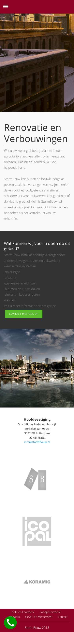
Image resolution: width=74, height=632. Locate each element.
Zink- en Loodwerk (22, 612)
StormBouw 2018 (37, 628)
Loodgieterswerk (50, 612)
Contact (62, 617)
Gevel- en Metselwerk (38, 617)
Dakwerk (14, 617)
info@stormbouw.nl (37, 442)
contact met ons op (23, 314)
